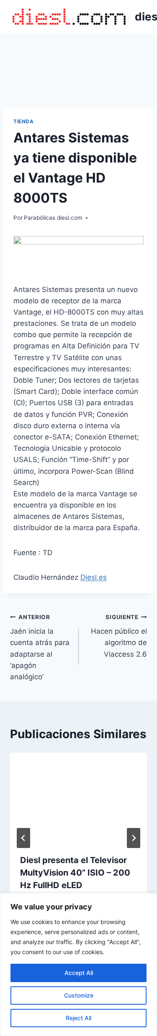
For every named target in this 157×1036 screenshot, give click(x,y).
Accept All (78, 972)
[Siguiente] (133, 838)
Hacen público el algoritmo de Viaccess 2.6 (119, 636)
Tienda (23, 121)
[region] (78, 964)
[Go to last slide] (23, 838)
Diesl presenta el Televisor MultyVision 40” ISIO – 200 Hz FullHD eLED (75, 872)
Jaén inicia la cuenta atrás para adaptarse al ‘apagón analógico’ (39, 647)
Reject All (78, 1017)
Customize (78, 995)
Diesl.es (93, 577)
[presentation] (78, 798)
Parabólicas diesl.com (53, 217)
